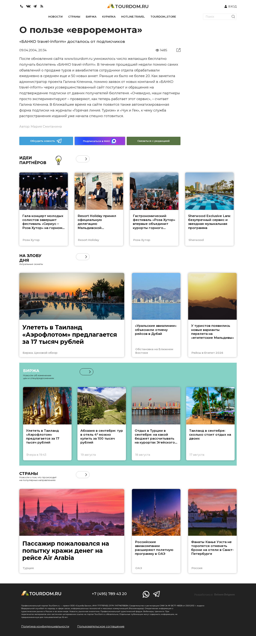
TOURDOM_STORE (163, 16)
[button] (79, 159)
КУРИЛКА (109, 16)
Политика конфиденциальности (45, 626)
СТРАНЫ (74, 16)
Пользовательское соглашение (100, 626)
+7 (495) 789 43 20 (109, 593)
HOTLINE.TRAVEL (133, 16)
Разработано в (214, 594)
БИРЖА (91, 16)
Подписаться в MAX (96, 141)
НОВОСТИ (55, 16)
